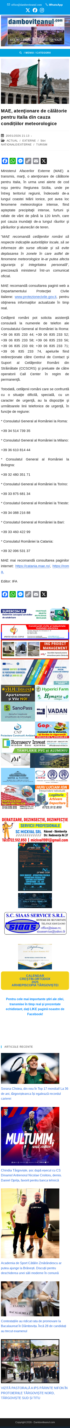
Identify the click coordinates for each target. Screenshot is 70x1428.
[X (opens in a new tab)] (27, 10)
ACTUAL (12, 140)
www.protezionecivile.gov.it (35, 297)
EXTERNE (29, 140)
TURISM (41, 144)
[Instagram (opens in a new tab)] (41, 10)
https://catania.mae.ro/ (32, 566)
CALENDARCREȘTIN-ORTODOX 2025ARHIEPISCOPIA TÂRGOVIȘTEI (35, 980)
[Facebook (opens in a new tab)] (35, 10)
